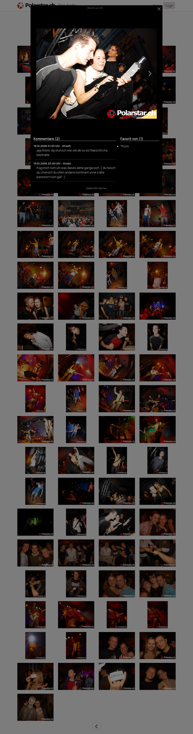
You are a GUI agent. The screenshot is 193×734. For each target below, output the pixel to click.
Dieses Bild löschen (96, 188)
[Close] (159, 9)
